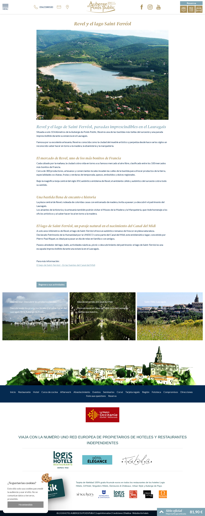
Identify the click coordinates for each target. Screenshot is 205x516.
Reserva (112, 395)
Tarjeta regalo (132, 392)
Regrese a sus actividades (52, 284)
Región (145, 392)
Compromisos (170, 392)
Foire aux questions (96, 395)
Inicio (13, 392)
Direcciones (186, 392)
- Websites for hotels (136, 513)
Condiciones (117, 513)
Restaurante (24, 392)
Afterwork (65, 392)
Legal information (103, 513)
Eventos (96, 392)
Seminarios (108, 392)
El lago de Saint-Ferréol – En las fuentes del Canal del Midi (65, 265)
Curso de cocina (49, 392)
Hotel (36, 392)
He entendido (26, 504)
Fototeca (156, 392)
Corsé (120, 392)
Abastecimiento (82, 392)
